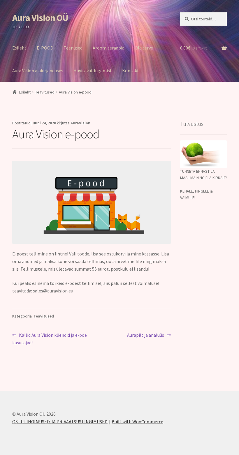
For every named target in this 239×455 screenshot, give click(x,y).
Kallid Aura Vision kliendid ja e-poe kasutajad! (49, 338)
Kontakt (130, 70)
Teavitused (45, 92)
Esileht (19, 48)
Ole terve (144, 48)
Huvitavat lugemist (92, 70)
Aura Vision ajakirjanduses (37, 70)
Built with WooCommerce (137, 421)
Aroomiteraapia (108, 48)
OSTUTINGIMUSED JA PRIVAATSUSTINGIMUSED (60, 421)
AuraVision (80, 123)
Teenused (73, 48)
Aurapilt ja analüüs (145, 335)
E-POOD (45, 48)
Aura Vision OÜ (40, 18)
